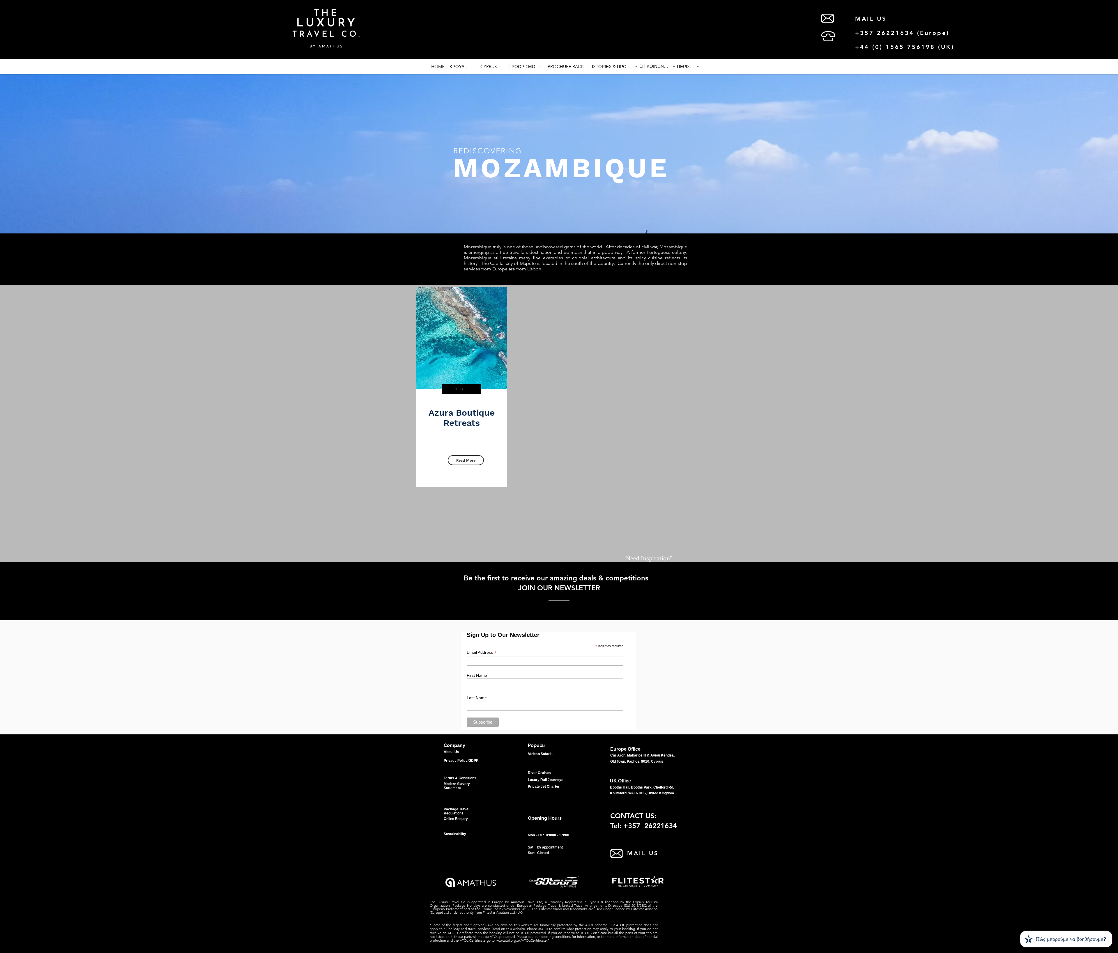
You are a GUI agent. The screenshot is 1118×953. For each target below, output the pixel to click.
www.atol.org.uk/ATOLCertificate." (522, 940)
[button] (688, 66)
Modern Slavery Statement (457, 786)
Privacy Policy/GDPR (461, 761)
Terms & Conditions (460, 778)
